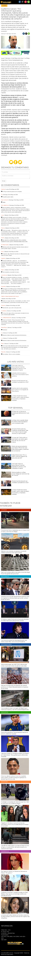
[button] (3, 42)
